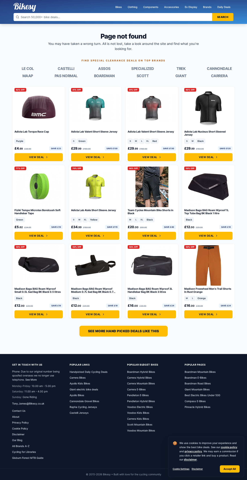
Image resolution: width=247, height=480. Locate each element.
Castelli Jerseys (79, 412)
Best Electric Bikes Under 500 (202, 395)
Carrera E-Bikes (136, 389)
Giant (181, 76)
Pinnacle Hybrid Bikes (197, 406)
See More (31, 379)
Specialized (142, 68)
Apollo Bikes (77, 395)
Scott (143, 76)
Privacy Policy (20, 422)
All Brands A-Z (20, 446)
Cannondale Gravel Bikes (84, 401)
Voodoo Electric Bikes (140, 406)
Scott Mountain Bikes (139, 424)
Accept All (229, 468)
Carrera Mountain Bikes (141, 383)
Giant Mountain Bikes (197, 389)
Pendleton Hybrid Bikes (141, 401)
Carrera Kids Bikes (138, 418)
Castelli (66, 68)
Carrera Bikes (78, 377)
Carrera (219, 76)
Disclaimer (197, 469)
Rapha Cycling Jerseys (83, 406)
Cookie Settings (181, 469)
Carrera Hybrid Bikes (139, 377)
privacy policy (193, 451)
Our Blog (17, 440)
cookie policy (229, 447)
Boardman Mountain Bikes (200, 371)
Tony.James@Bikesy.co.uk (28, 403)
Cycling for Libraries (24, 451)
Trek (181, 68)
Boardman (104, 76)
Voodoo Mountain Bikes (141, 430)
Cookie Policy (20, 428)
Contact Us (18, 410)
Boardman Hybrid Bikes (141, 371)
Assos (104, 68)
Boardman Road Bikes (198, 383)
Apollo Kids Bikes (80, 383)
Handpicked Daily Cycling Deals (89, 371)
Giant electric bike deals (84, 389)
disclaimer (190, 459)
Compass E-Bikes (195, 401)
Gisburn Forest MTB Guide (27, 457)
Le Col (28, 68)
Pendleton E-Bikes (138, 395)
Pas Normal (66, 76)
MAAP (27, 76)
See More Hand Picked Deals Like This (123, 331)
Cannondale (219, 68)
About (15, 416)
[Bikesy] (25, 7)
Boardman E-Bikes (195, 377)
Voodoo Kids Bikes (138, 412)
